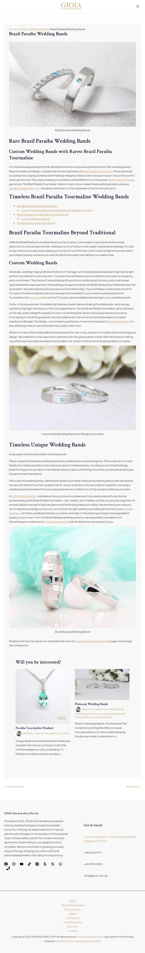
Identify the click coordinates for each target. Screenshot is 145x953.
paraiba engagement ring (24, 188)
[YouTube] (21, 864)
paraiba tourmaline (59, 733)
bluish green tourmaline (121, 179)
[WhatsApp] (60, 864)
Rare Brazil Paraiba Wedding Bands (37, 206)
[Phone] (8, 868)
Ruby (68, 941)
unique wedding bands (113, 713)
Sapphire (60, 941)
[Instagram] (14, 864)
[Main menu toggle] (137, 6)
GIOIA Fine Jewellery (24, 496)
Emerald (75, 941)
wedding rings (116, 709)
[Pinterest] (37, 864)
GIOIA (72, 900)
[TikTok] (29, 864)
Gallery (72, 913)
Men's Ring (80, 713)
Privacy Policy (72, 909)
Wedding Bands (83, 717)
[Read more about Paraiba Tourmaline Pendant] (43, 696)
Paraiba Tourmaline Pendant (34, 728)
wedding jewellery (118, 321)
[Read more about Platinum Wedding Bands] (102, 684)
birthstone (35, 297)
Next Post (133, 786)
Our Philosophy (72, 922)
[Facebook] (6, 864)
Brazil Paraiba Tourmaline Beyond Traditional (42, 214)
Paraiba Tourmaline (90, 941)
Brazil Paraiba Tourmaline (97, 171)
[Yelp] (45, 864)
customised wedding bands (93, 641)
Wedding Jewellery (103, 717)
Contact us (72, 918)
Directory (72, 926)
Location (72, 930)
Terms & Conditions (72, 905)
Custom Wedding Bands (35, 218)
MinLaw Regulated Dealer (90, 936)
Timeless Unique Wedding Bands (36, 223)
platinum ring (93, 713)
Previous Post (13, 786)
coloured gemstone (57, 521)
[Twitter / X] (52, 864)
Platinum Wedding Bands (91, 704)
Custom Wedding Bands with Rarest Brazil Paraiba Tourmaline (57, 210)
